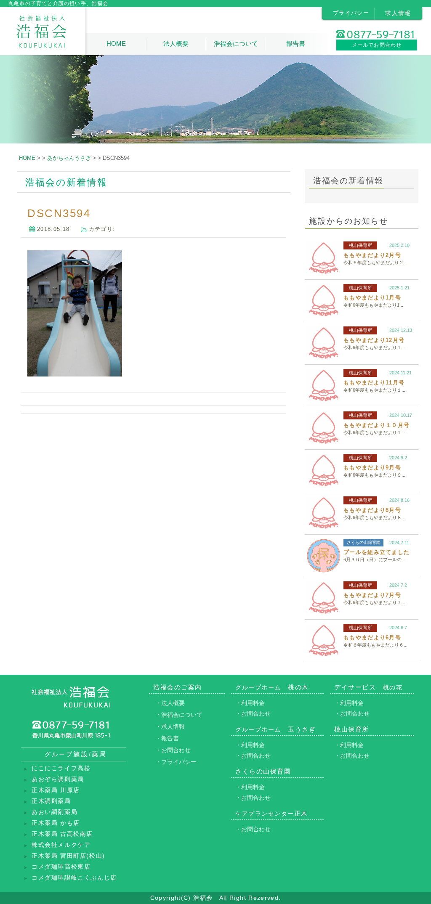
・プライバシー (176, 761)
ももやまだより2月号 (372, 255)
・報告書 (167, 738)
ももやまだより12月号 (373, 340)
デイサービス (368, 687)
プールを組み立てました (376, 552)
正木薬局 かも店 (56, 823)
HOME (116, 43)
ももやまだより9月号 (372, 467)
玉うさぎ (275, 729)
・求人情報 (170, 726)
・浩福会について (178, 714)
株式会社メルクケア (61, 845)
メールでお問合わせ (377, 45)
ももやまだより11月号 (373, 382)
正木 (271, 813)
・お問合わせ (173, 750)
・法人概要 (170, 703)
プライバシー (351, 13)
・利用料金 (250, 703)
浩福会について (236, 43)
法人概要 (176, 43)
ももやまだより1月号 (372, 297)
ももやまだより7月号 (372, 595)
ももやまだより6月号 (372, 637)
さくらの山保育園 (363, 542)
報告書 (295, 43)
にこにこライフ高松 (61, 768)
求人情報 (398, 13)
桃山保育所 (360, 245)
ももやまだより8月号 (372, 510)
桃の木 (272, 687)
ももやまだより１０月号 (376, 425)
